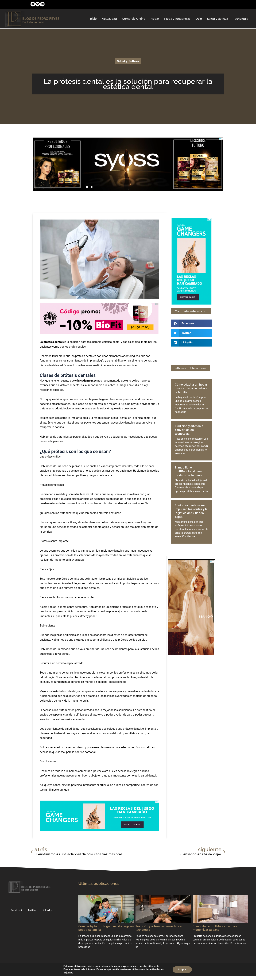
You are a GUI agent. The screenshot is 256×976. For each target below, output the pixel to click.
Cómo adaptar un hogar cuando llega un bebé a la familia (191, 388)
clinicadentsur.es (86, 380)
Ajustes (68, 972)
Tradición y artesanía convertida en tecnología (189, 429)
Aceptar (182, 969)
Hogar (154, 18)
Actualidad (109, 18)
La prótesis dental (51, 342)
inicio (93, 18)
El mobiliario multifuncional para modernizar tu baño (188, 471)
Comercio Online (133, 18)
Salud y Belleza (217, 18)
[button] (32, 4)
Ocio (199, 18)
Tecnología (240, 18)
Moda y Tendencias (177, 18)
